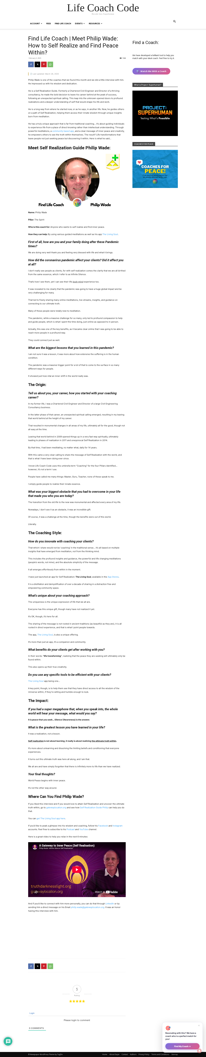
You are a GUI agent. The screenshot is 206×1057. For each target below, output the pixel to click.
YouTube (83, 829)
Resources (94, 23)
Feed (48, 23)
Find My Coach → (182, 1046)
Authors (133, 1054)
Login (31, 1013)
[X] (37, 64)
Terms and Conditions (160, 1054)
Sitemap (174, 1054)
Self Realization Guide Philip (94, 807)
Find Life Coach (63, 23)
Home (104, 1054)
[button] (174, 21)
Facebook (103, 825)
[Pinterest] (44, 64)
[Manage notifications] (199, 1051)
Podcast (71, 829)
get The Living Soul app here (51, 818)
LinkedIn (110, 903)
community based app (63, 131)
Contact (125, 1054)
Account (35, 23)
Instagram (117, 825)
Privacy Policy (144, 1054)
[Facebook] (31, 64)
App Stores (113, 576)
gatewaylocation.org (56, 807)
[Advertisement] (77, 936)
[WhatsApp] (50, 64)
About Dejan (114, 1054)
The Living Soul (110, 234)
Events (79, 23)
